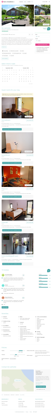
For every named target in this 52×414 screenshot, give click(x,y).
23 (7, 78)
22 (26, 78)
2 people (28, 1)
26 (19, 81)
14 (2, 76)
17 (9, 76)
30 (7, 81)
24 (9, 78)
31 (30, 81)
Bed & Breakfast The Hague (39, 406)
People (36, 38)
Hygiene (40, 277)
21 (2, 78)
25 (11, 78)
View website (38, 384)
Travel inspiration (5, 404)
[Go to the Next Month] (32, 68)
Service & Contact (5, 401)
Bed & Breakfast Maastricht (39, 404)
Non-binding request (5, 31)
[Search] (32, 2)
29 (26, 81)
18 (11, 76)
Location (40, 280)
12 (19, 76)
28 (2, 81)
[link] (8, 2)
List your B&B (20, 403)
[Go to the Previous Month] (2, 68)
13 (16, 74)
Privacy (27, 411)
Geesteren (21, 1)
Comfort (40, 274)
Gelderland (8, 29)
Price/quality (41, 283)
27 (16, 78)
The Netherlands (14, 29)
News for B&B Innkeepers (22, 406)
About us (3, 403)
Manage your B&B (21, 401)
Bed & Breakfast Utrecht (39, 403)
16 (7, 76)
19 (19, 78)
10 (9, 74)
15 (26, 76)
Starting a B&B (20, 404)
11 (11, 74)
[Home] (2, 394)
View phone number (39, 382)
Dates (25, 1)
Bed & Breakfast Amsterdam (40, 401)
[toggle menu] (49, 2)
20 (16, 76)
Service (40, 286)
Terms (31, 411)
